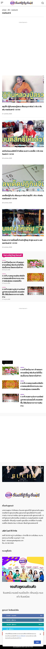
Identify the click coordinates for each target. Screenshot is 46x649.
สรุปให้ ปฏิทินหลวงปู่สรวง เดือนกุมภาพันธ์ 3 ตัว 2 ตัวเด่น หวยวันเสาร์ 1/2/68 (22, 108)
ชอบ (41, 615)
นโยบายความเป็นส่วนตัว (20, 636)
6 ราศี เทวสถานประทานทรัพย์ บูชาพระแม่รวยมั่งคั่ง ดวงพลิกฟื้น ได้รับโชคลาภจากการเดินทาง (13, 293)
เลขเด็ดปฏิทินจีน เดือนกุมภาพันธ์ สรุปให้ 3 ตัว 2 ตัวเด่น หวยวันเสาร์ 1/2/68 (22, 197)
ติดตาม (40, 620)
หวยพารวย (5, 101)
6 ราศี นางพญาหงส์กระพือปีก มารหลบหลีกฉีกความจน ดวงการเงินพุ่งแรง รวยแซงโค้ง (13, 278)
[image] (23, 569)
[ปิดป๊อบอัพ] (40, 634)
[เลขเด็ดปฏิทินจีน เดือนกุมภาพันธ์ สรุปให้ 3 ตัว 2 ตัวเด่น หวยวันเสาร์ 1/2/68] (23, 178)
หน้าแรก (4, 10)
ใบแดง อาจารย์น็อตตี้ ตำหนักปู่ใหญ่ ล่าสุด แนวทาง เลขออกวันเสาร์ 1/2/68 (22, 242)
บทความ (4, 260)
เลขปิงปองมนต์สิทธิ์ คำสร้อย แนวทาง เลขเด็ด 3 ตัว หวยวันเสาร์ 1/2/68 (22, 152)
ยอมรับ (37, 642)
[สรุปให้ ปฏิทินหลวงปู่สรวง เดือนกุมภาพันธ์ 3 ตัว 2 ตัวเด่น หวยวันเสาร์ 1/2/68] (23, 89)
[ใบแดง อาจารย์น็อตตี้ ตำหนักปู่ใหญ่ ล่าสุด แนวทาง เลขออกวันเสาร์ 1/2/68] (23, 222)
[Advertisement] (23, 47)
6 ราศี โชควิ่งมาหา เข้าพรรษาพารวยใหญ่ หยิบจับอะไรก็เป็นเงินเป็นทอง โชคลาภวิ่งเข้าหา (13, 265)
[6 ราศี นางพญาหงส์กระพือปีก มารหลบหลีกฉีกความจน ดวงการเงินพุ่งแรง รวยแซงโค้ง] (35, 277)
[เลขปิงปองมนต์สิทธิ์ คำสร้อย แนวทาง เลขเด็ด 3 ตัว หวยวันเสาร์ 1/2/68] (23, 133)
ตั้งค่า (20, 638)
